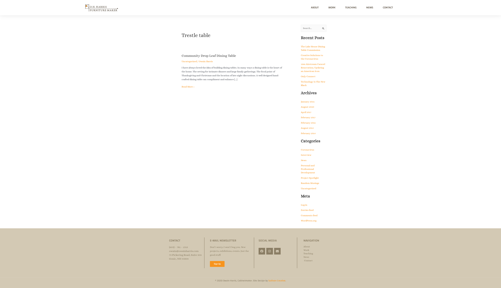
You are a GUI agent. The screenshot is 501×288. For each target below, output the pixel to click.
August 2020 (307, 107)
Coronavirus (307, 149)
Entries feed (307, 210)
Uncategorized (189, 61)
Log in (304, 205)
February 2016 (308, 122)
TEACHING (351, 7)
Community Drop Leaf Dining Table (209, 56)
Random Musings (310, 183)
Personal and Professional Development (308, 169)
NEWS (369, 7)
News (303, 160)
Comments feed (309, 215)
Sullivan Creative (276, 280)
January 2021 (308, 101)
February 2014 (308, 133)
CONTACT (388, 7)
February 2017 (308, 117)
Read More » (188, 86)
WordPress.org (308, 220)
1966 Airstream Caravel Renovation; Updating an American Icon (313, 67)
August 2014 (307, 128)
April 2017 (306, 112)
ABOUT (315, 7)
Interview (306, 155)
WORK (331, 7)
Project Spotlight (310, 178)
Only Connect (308, 76)
